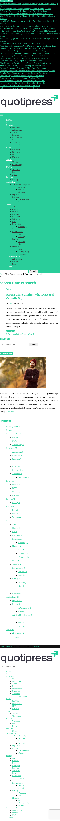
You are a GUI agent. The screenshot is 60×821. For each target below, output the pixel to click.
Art (13, 207)
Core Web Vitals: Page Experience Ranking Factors (21, 61)
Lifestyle (16, 214)
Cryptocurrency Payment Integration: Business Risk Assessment (26, 56)
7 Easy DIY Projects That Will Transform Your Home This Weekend (28, 31)
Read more (10, 331)
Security (21, 236)
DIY (14, 155)
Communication (13, 256)
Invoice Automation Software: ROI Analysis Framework (23, 68)
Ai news (21, 192)
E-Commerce (23, 199)
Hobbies (15, 246)
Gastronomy (17, 164)
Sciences (16, 219)
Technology (11, 182)
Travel (9, 159)
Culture (15, 209)
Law (14, 221)
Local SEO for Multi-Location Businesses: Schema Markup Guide (27, 70)
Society (9, 204)
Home (2, 274)
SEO (14, 264)
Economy (16, 217)
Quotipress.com (6, 646)
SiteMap (37, 646)
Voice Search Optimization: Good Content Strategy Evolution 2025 (28, 46)
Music (15, 212)
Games (21, 202)
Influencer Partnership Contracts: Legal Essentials (20, 88)
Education (16, 224)
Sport (14, 174)
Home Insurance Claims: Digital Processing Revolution (23, 83)
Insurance (16, 140)
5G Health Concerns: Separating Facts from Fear (20, 85)
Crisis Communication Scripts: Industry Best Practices (22, 80)
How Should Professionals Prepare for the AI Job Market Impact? (26, 13)
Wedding (22, 241)
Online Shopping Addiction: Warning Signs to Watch (22, 43)
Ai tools (21, 187)
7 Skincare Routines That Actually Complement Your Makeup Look (28, 28)
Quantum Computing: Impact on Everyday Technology (23, 51)
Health (9, 167)
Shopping (22, 254)
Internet (15, 197)
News (8, 122)
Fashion (9, 177)
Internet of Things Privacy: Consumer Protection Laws (22, 48)
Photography (23, 251)
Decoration (17, 152)
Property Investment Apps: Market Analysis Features (21, 78)
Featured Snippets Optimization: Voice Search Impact (22, 75)
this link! (11, 411)
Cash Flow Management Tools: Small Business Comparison (25, 58)
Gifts (20, 249)
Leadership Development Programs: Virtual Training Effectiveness (27, 53)
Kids (20, 244)
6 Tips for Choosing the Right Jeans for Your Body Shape (24, 11)
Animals (21, 234)
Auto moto (22, 145)
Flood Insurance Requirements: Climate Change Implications (25, 63)
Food (14, 172)
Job (13, 229)
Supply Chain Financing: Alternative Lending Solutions (23, 73)
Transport (16, 142)
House (8, 147)
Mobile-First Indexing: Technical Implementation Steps (23, 66)
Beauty (15, 179)
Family (15, 239)
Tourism (15, 162)
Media (15, 261)
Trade (14, 132)
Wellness (16, 169)
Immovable (17, 137)
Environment (17, 231)
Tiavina (11, 303)
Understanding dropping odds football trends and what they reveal (27, 26)
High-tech (16, 194)
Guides (21, 189)
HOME (9, 120)
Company (10, 125)
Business (16, 127)
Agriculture (17, 130)
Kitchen (15, 157)
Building (16, 150)
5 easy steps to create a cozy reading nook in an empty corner (25, 8)
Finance (15, 135)
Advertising (17, 259)
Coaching (22, 226)
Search (33, 271)
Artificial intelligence (21, 184)
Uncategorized (13, 426)
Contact (9, 266)
